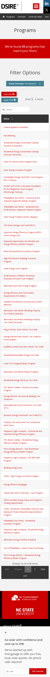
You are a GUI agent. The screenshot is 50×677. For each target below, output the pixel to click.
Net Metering (9, 135)
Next (43, 569)
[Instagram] (13, 666)
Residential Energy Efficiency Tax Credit (20, 380)
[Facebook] (6, 666)
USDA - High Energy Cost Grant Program (21, 476)
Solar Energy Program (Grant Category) (21, 217)
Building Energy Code (13, 467)
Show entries (34, 99)
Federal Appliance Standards (16, 127)
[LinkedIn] (19, 666)
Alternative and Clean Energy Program (20, 285)
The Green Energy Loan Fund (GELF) (19, 225)
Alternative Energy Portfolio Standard (20, 539)
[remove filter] (40, 83)
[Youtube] (32, 666)
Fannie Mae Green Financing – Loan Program (23, 493)
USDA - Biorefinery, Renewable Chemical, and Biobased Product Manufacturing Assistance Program (23, 512)
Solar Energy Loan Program (16, 268)
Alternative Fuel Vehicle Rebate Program (21, 372)
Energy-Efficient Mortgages (15, 484)
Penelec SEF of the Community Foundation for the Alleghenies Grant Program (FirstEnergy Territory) (22, 189)
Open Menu (36, 6)
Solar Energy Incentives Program (18, 170)
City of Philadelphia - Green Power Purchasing (23, 548)
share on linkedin (46, 3)
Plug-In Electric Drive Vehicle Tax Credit (20, 329)
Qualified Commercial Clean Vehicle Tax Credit (23, 346)
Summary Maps (35, 16)
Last (25, 575)
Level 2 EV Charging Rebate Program (19, 363)
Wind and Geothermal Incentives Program (22, 251)
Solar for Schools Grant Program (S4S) (20, 161)
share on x (46, 10)
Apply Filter (9, 100)
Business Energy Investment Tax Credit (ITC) (23, 415)
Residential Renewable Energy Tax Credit (21, 355)
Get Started (37, 671)
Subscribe (8, 94)
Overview (22, 16)
